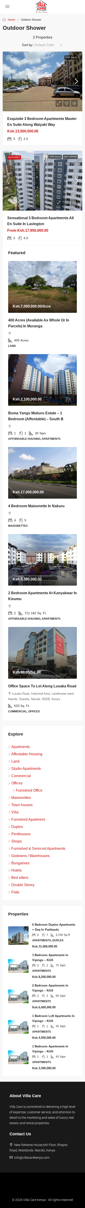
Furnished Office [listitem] (29, 790)
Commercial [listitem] (21, 776)
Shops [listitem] (16, 841)
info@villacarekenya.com (31, 1157)
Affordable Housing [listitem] (26, 754)
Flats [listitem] (15, 892)
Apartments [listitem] (20, 747)
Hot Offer (70, 156)
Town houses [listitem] (22, 805)
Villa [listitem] (15, 812)
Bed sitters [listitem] (19, 878)
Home (11, 19)
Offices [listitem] (16, 783)
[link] (42, 81)
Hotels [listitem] (16, 870)
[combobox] (48, 45)
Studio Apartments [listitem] (26, 769)
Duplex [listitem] (17, 827)
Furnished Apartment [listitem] (28, 819)
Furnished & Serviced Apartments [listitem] (38, 848)
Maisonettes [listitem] (21, 798)
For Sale (71, 57)
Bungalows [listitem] (20, 863)
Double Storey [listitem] (22, 885)
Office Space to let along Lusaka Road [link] (42, 686)
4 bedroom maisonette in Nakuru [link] (36, 506)
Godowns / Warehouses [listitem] (30, 856)
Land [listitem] (15, 761)
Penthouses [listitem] (21, 834)
